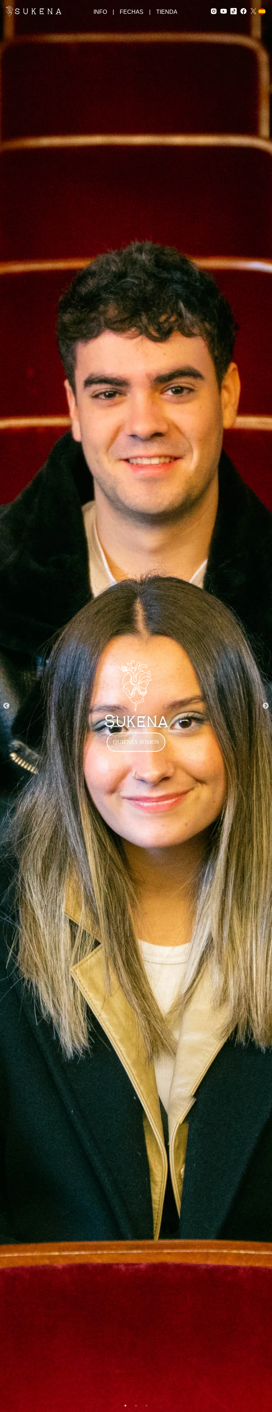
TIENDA (166, 12)
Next (265, 706)
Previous (6, 706)
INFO (100, 12)
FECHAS (131, 12)
